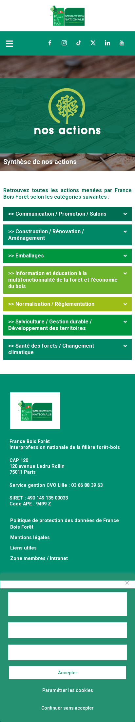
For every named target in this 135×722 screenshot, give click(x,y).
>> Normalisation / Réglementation (51, 304)
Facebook (49, 42)
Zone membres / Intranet (39, 558)
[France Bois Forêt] (67, 15)
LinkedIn (107, 42)
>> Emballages (26, 256)
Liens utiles (23, 548)
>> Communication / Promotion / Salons (57, 214)
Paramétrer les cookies (67, 690)
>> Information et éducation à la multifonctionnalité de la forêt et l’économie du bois (63, 279)
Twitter (93, 42)
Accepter (67, 672)
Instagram (64, 42)
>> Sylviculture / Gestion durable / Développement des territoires (50, 325)
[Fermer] (127, 583)
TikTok (78, 42)
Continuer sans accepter (67, 708)
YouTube (122, 42)
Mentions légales (30, 537)
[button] (67, 214)
